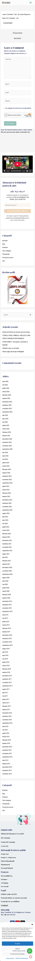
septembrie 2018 (7, 645)
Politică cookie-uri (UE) (9, 894)
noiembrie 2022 (6, 503)
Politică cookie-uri (10, 958)
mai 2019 (5, 618)
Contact (4, 905)
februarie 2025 (6, 432)
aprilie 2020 (5, 588)
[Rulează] (5, 171)
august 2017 (6, 689)
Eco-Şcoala (4, 886)
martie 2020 (5, 591)
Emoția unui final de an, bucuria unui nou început (16, 332)
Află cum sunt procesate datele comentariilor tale (15, 132)
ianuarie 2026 (6, 398)
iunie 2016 (5, 726)
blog (3, 244)
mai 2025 (5, 422)
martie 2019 (5, 625)
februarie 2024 (6, 469)
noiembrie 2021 (6, 544)
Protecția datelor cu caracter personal (14, 898)
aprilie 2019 (5, 622)
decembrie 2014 (7, 767)
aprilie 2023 (5, 486)
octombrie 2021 (7, 547)
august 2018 (6, 649)
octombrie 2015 (7, 753)
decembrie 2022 (7, 500)
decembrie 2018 (7, 635)
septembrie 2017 (7, 686)
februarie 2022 (6, 534)
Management (5, 864)
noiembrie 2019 (6, 605)
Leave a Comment (7, 14)
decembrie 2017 (7, 676)
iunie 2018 (5, 655)
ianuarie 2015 (6, 764)
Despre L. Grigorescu (8, 857)
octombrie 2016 (7, 720)
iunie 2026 (5, 381)
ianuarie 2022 (6, 537)
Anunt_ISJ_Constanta (8, 18)
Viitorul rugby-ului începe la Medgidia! (13, 351)
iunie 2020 (5, 581)
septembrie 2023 (7, 483)
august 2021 (6, 554)
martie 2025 (5, 429)
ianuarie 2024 (6, 473)
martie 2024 (5, 466)
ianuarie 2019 (6, 632)
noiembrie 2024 (6, 442)
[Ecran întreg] (30, 171)
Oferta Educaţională (7, 861)
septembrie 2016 (7, 723)
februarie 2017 (6, 706)
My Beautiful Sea (6, 876)
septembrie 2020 (7, 574)
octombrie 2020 (7, 571)
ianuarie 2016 (6, 743)
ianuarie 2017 (6, 709)
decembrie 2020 (7, 567)
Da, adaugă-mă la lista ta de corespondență (18, 108)
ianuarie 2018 (6, 672)
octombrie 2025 (7, 408)
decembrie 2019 (7, 601)
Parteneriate (6, 254)
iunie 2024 (5, 456)
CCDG (3, 846)
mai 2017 (5, 696)
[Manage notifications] (30, 956)
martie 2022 (5, 530)
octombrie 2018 (7, 642)
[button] (32, 924)
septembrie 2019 (7, 611)
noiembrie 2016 (6, 716)
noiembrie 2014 (6, 770)
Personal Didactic (7, 868)
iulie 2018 (5, 652)
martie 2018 (5, 665)
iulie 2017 (5, 693)
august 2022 (6, 513)
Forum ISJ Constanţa (8, 842)
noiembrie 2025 (6, 405)
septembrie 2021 (7, 550)
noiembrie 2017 (6, 679)
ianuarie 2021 (6, 564)
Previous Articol (17, 33)
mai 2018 (5, 659)
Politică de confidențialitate (21, 958)
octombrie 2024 (7, 446)
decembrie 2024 (7, 439)
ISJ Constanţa (5, 838)
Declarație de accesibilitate (10, 901)
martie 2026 (5, 392)
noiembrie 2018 (6, 638)
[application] (17, 164)
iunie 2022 (5, 520)
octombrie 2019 (7, 608)
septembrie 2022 (7, 510)
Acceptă (17, 943)
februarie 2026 (6, 395)
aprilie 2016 (5, 733)
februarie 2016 (6, 740)
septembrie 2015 (7, 757)
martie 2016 (5, 736)
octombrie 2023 (7, 479)
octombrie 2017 (7, 682)
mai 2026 (5, 385)
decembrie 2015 (7, 747)
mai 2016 (5, 730)
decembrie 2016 (7, 713)
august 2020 (6, 578)
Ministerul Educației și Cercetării (12, 834)
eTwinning (4, 883)
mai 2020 (5, 584)
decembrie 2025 (7, 402)
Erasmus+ (5, 247)
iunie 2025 (5, 419)
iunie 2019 (5, 615)
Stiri (15, 14)
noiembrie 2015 (6, 750)
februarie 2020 (6, 594)
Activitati (4, 241)
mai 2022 (5, 523)
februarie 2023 (6, 493)
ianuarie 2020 (6, 598)
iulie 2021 (5, 557)
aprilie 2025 (5, 425)
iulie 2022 (5, 517)
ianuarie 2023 (6, 496)
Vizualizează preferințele (17, 954)
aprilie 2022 (5, 527)
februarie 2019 (6, 628)
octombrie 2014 (7, 774)
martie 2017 (5, 703)
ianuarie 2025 (6, 435)
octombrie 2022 (7, 507)
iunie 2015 (5, 760)
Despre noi (4, 854)
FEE (7, 846)
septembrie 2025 (7, 412)
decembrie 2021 (7, 540)
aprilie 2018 (5, 662)
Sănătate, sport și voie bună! (10, 348)
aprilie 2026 (5, 388)
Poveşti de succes (7, 257)
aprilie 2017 (5, 699)
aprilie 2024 (5, 463)
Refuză (17, 949)
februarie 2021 (6, 561)
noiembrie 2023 (6, 476)
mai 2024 (5, 459)
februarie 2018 (6, 669)
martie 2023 (5, 490)
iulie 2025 (5, 415)
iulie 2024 (5, 452)
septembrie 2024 (7, 449)
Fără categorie (6, 251)
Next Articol (17, 38)
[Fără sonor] (27, 171)
